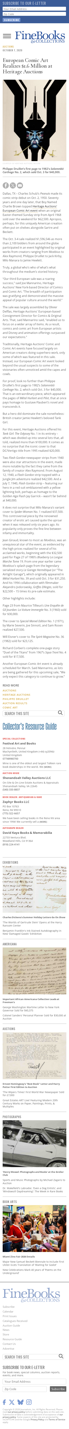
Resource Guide (12, 1339)
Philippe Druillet (16, 699)
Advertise (8, 1348)
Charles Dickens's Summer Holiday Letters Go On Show (34, 917)
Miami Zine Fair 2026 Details (19, 1256)
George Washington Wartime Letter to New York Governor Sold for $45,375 (31, 1009)
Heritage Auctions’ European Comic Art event (30, 208)
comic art (10, 707)
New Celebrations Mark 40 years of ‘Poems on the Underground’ (32, 1271)
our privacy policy (16, 1411)
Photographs (12, 1117)
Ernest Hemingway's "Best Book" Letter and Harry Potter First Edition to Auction (31, 1085)
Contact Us (9, 1344)
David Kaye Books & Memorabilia (27, 833)
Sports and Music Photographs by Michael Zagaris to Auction (34, 1181)
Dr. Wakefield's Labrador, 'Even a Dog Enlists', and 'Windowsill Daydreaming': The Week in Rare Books (33, 1189)
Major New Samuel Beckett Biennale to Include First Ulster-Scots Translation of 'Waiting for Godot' (33, 1263)
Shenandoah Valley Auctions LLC (27, 778)
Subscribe (9, 1306)
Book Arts (10, 1202)
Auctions (8, 46)
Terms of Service (57, 1419)
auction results (15, 703)
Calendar (8, 1311)
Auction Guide (11, 1325)
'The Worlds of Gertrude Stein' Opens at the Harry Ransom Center (32, 924)
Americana (10, 944)
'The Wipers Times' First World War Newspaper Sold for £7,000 (33, 1093)
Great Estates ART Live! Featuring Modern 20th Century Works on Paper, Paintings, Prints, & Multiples (30, 1103)
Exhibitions (10, 862)
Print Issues (10, 1316)
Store (6, 1334)
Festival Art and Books (19, 743)
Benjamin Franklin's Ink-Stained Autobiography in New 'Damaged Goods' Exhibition (32, 932)
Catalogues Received (15, 1321)
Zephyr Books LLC (16, 802)
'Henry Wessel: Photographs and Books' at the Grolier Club (33, 1173)
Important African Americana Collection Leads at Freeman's (31, 1001)
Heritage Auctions (16, 694)
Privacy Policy (37, 1419)
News (6, 1330)
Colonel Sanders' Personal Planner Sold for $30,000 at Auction (34, 1017)
